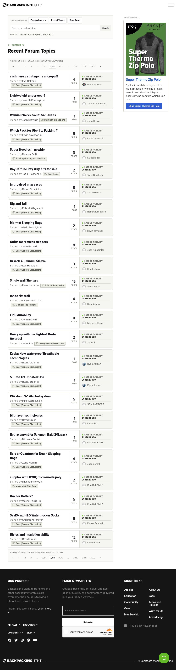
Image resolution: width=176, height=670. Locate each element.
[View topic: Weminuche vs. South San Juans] (43, 117)
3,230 (75, 66)
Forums (13, 34)
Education (29, 624)
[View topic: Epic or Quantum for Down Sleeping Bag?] (43, 460)
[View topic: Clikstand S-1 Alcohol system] (43, 400)
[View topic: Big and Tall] (43, 208)
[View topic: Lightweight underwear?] (43, 100)
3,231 (84, 66)
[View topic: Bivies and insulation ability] (43, 539)
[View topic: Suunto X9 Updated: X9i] (43, 381)
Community (14, 632)
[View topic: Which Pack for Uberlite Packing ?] (43, 135)
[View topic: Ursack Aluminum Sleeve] (43, 265)
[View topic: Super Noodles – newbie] (43, 154)
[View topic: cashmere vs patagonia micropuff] (43, 80)
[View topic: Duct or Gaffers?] (43, 500)
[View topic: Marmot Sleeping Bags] (43, 227)
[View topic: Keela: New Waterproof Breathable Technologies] (43, 360)
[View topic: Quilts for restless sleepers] (43, 246)
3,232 (92, 66)
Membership (131, 614)
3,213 (61, 66)
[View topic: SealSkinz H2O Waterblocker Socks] (43, 519)
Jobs (152, 596)
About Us (154, 590)
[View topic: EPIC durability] (43, 319)
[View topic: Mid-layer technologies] (43, 420)
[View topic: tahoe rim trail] (43, 300)
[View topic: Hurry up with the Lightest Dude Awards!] (43, 339)
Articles (13, 624)
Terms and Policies (155, 603)
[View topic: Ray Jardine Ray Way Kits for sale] (43, 171)
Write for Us (156, 611)
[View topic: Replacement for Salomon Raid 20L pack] (43, 439)
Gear (30, 632)
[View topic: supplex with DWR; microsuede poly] (43, 481)
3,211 (44, 66)
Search (105, 28)
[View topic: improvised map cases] (43, 189)
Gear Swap (75, 20)
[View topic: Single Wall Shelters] (43, 283)
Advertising (156, 617)
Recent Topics (57, 20)
